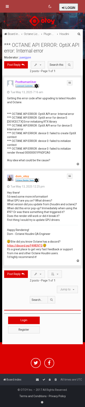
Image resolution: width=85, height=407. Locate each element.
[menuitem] (50, 6)
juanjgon (25, 57)
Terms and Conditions (33, 396)
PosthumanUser (25, 81)
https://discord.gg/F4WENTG (24, 245)
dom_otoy (22, 176)
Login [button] (24, 320)
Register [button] (24, 329)
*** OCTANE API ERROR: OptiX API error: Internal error (41, 48)
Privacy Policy (57, 396)
